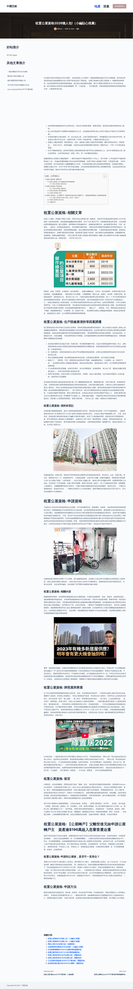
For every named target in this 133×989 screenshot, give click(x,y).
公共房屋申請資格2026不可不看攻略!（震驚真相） (67, 961)
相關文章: (53, 202)
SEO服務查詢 (119, 6)
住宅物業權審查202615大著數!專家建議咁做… (65, 949)
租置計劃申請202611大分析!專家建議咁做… (64, 952)
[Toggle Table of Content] (104, 176)
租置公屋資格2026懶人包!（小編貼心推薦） (64, 938)
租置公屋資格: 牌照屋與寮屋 (58, 190)
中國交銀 (12, 6)
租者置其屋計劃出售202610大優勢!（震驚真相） (66, 963)
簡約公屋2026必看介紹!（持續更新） (62, 944)
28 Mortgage (12, 55)
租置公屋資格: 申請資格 (54, 186)
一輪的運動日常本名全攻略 (17, 72)
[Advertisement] (85, 59)
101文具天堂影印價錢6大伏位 (18, 85)
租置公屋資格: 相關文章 (54, 179)
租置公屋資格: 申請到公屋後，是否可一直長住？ (66, 197)
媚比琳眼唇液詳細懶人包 (16, 80)
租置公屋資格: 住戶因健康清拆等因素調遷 (61, 182)
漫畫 (106, 6)
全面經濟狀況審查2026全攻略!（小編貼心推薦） (66, 947)
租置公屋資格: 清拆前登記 (59, 184)
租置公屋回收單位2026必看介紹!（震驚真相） (65, 955)
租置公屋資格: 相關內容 (59, 188)
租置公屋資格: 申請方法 (57, 200)
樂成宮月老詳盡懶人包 (15, 76)
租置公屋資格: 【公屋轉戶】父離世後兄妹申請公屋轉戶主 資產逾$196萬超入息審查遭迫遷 (76, 195)
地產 (97, 6)
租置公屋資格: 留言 (56, 193)
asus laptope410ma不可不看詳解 (20, 89)
